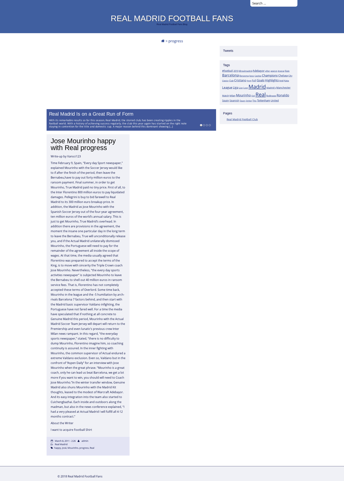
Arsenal (281, 71)
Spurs (242, 100)
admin (85, 440)
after (267, 71)
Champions (270, 75)
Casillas (258, 75)
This (254, 100)
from (249, 80)
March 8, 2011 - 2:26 (65, 440)
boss (251, 75)
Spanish (234, 100)
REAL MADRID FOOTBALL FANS (172, 18)
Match (225, 95)
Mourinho (243, 95)
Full (254, 80)
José (281, 80)
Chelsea (283, 75)
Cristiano (240, 80)
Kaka (286, 80)
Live (241, 87)
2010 (235, 70)
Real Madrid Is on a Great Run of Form (91, 114)
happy (57, 447)
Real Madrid (61, 444)
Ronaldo (283, 95)
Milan (232, 95)
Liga (235, 87)
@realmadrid (245, 70)
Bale (287, 70)
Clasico (225, 80)
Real (260, 94)
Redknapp (271, 95)
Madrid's (271, 87)
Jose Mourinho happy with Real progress (83, 144)
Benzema (244, 75)
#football (227, 70)
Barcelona (230, 75)
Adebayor (259, 70)
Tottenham (263, 100)
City (290, 75)
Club (231, 80)
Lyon (245, 87)
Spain (225, 100)
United (275, 100)
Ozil (253, 95)
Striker (249, 100)
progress (84, 447)
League (227, 87)
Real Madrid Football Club (242, 119)
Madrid (257, 86)
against (274, 71)
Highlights (272, 80)
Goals (260, 80)
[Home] (163, 41)
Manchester (283, 87)
